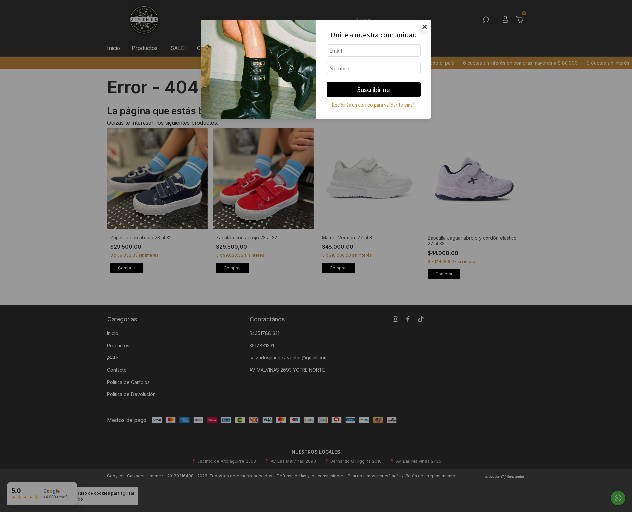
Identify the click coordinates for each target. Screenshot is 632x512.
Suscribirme (373, 89)
